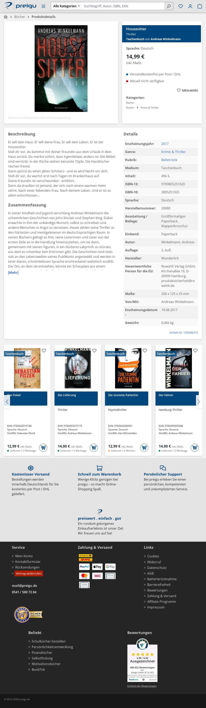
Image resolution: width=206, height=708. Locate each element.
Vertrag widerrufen (29, 573)
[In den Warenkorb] (43, 448)
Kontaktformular (28, 561)
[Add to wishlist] (43, 351)
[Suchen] (168, 6)
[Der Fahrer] (179, 368)
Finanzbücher (42, 652)
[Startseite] (6, 17)
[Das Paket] (27, 368)
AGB (150, 573)
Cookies (153, 556)
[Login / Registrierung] (190, 6)
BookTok (38, 669)
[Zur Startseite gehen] (20, 5)
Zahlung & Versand (161, 596)
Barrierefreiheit (159, 584)
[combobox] (123, 6)
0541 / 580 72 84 (24, 592)
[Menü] (43, 6)
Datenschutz (156, 567)
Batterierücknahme (162, 579)
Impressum (156, 607)
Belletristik (169, 160)
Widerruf (154, 562)
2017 (165, 144)
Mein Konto (24, 556)
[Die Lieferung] (78, 368)
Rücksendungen (27, 567)
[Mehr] (13, 272)
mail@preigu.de (24, 585)
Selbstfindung (42, 658)
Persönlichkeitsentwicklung (52, 647)
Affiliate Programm (161, 601)
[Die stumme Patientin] (128, 368)
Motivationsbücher (46, 664)
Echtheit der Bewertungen (142, 686)
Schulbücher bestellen (49, 641)
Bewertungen (157, 590)
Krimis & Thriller (173, 152)
